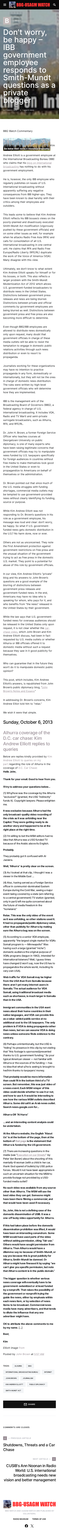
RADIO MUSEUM (20, 1519)
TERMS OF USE (39, 1519)
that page (20, 1141)
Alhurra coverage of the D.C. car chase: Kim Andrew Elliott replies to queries (26, 741)
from (22, 1347)
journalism (28, 1378)
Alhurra (18, 1366)
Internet (48, 1372)
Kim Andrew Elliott (14, 1384)
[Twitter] (32, 1525)
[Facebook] (26, 1525)
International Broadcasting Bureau (22, 1372)
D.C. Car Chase (27, 767)
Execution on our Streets (31, 1154)
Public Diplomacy (37, 1384)
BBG (29, 1366)
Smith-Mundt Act (13, 1390)
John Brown (23, 1354)
